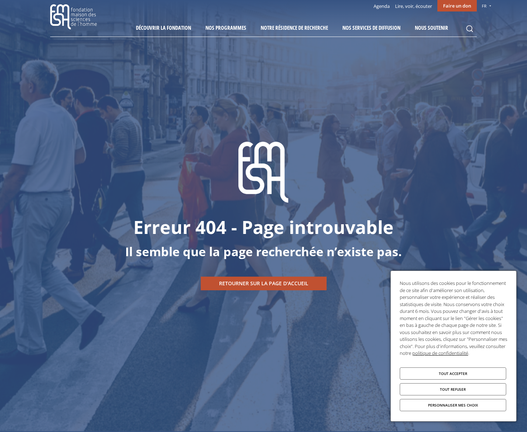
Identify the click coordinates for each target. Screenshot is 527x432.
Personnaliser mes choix (453, 405)
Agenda (382, 6)
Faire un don (457, 6)
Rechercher (469, 28)
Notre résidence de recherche (294, 27)
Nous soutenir (431, 27)
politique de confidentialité (440, 353)
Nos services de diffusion (371, 27)
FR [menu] (484, 6)
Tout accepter (453, 373)
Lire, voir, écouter (413, 6)
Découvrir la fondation (163, 27)
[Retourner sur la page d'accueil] (263, 283)
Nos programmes (225, 27)
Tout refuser (453, 389)
